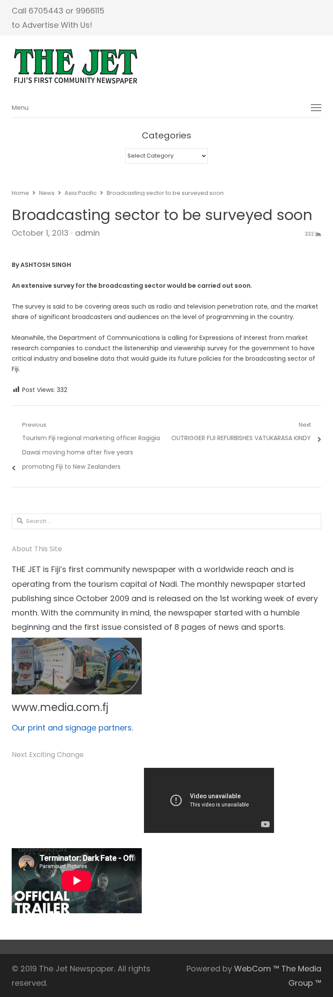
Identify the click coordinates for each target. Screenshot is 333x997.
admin (87, 232)
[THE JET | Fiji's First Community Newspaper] (166, 66)
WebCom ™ (256, 968)
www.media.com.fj (60, 707)
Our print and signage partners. (72, 727)
